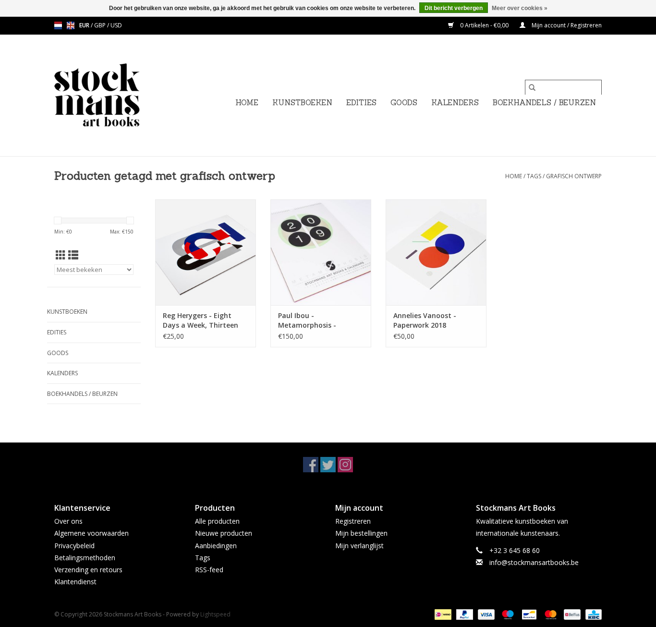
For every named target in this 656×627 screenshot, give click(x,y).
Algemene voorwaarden (91, 533)
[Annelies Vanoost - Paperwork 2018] (436, 252)
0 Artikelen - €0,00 (484, 25)
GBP (100, 25)
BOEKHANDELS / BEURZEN (544, 102)
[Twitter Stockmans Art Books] (328, 464)
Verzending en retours (88, 569)
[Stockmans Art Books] (113, 95)
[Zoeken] (532, 87)
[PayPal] (463, 614)
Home (246, 102)
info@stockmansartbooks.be (534, 562)
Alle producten (217, 521)
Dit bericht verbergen (454, 8)
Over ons (68, 521)
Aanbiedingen (216, 545)
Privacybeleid (74, 545)
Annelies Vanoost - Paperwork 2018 (424, 320)
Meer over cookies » (519, 8)
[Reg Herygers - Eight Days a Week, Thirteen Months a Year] (205, 252)
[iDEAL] (441, 614)
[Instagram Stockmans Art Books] (345, 464)
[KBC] (592, 614)
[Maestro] (507, 614)
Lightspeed (215, 614)
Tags (534, 176)
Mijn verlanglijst (359, 545)
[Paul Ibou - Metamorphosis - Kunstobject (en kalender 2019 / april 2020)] (320, 252)
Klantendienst (75, 581)
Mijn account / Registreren (566, 25)
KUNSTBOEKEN (302, 102)
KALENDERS (455, 102)
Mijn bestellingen (361, 533)
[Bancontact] (528, 614)
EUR (85, 25)
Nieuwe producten (223, 533)
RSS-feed (209, 569)
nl (58, 25)
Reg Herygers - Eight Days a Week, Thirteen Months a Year (200, 320)
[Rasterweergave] (61, 255)
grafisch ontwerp (574, 176)
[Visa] (485, 614)
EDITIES (361, 102)
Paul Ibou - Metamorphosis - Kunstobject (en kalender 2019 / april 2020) (320, 320)
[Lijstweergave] (73, 255)
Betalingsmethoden (84, 557)
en (70, 25)
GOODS (403, 102)
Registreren (353, 521)
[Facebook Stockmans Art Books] (310, 464)
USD (116, 25)
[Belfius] (571, 614)
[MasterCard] (549, 614)
